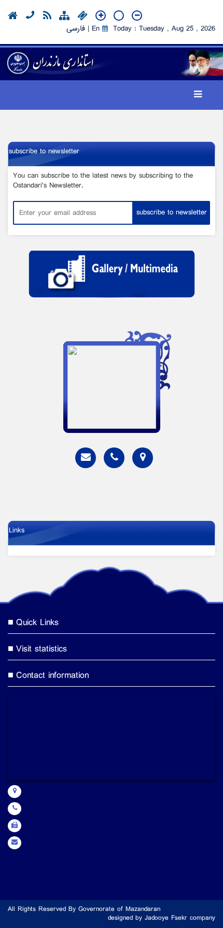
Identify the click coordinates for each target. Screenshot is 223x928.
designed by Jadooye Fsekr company (161, 918)
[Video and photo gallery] (111, 274)
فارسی (75, 28)
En (96, 28)
